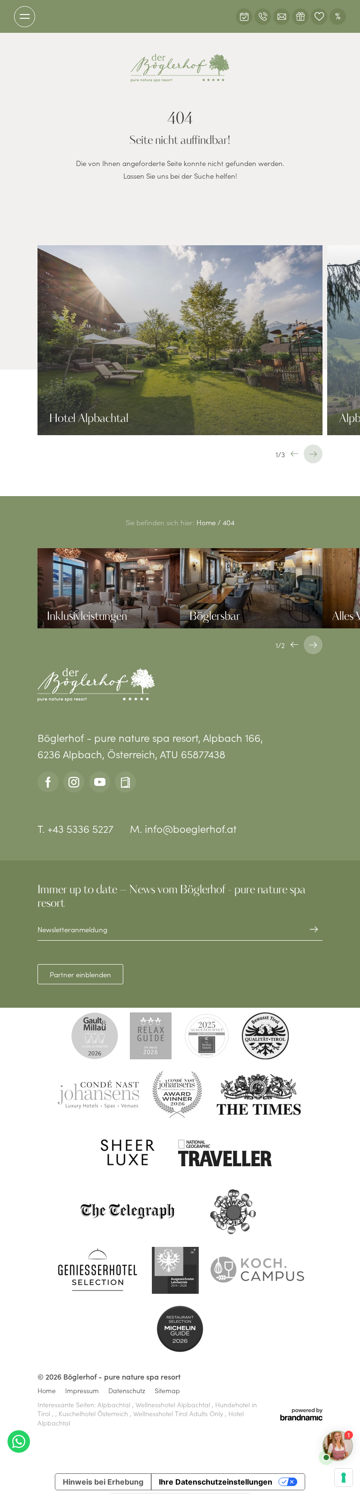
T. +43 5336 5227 (75, 828)
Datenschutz (126, 1390)
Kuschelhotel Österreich (94, 1413)
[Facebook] (48, 781)
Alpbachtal (115, 1404)
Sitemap (167, 1390)
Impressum (82, 1390)
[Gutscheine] (300, 16)
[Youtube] (99, 781)
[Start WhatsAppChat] (19, 1441)
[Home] (180, 68)
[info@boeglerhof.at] (281, 16)
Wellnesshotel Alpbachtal (173, 1404)
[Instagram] (73, 781)
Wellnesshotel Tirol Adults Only (179, 1413)
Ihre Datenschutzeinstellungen (215, 1481)
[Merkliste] (319, 16)
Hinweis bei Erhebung (103, 1481)
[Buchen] (244, 16)
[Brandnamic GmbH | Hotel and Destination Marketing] (301, 1414)
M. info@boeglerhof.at (183, 828)
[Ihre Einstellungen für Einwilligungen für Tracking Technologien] (343, 1477)
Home (207, 522)
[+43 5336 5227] (263, 16)
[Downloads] (125, 781)
